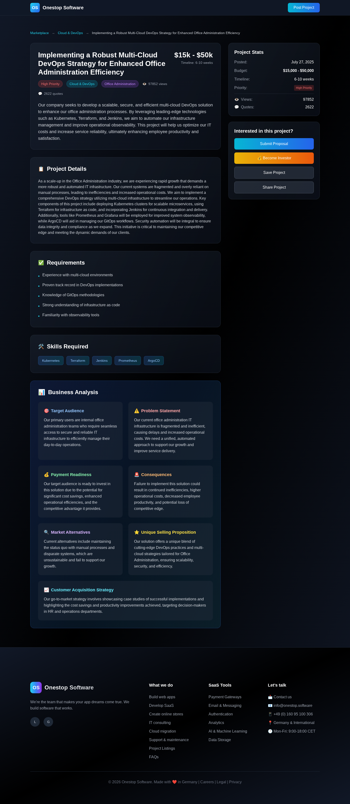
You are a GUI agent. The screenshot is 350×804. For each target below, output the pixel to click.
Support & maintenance (169, 740)
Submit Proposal (274, 144)
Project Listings (162, 748)
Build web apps (162, 697)
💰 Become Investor (274, 158)
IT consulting (160, 723)
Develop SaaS (161, 706)
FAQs (154, 757)
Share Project (274, 187)
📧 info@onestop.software (290, 706)
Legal (221, 782)
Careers (207, 782)
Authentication (221, 714)
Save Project (274, 173)
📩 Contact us (280, 697)
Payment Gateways (225, 697)
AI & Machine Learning (228, 731)
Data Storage (220, 740)
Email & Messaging (225, 706)
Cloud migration (162, 731)
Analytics (216, 723)
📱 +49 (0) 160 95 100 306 (290, 714)
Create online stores (166, 714)
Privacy (235, 782)
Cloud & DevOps (70, 33)
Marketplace (39, 33)
